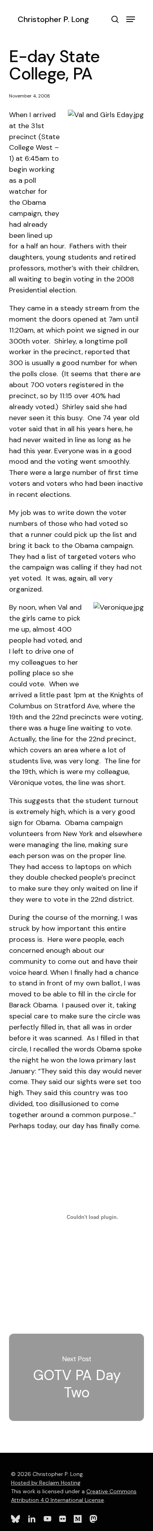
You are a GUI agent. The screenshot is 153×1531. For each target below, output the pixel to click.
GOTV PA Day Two (76, 1377)
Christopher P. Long (53, 19)
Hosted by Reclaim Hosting (45, 1482)
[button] (130, 19)
